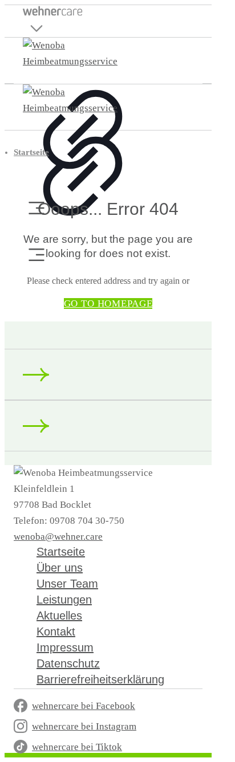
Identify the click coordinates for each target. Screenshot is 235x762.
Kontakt (56, 631)
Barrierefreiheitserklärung (100, 679)
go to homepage (108, 303)
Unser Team (67, 583)
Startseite (31, 152)
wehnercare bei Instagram (84, 726)
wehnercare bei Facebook (83, 705)
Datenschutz (68, 663)
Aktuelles (59, 615)
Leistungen (64, 599)
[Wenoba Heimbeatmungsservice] (83, 61)
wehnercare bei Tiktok (77, 746)
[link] (83, 162)
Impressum (65, 647)
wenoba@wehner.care (58, 536)
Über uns (60, 567)
